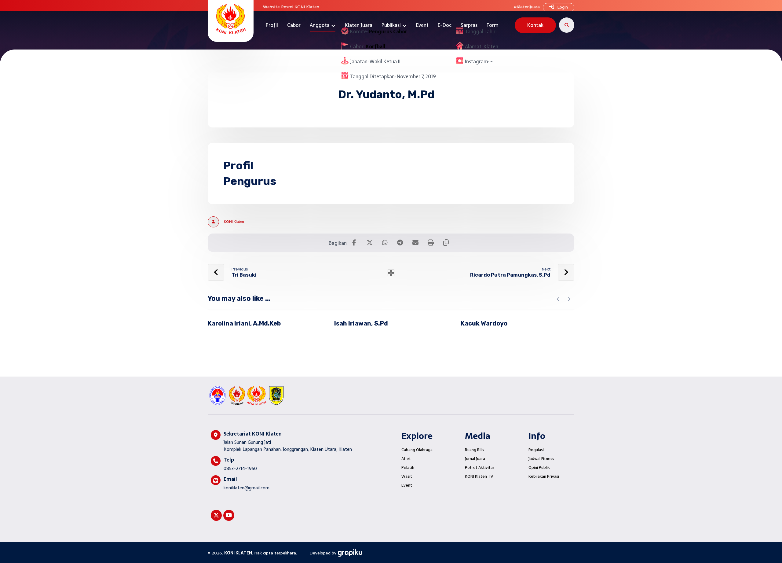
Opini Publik (539, 467)
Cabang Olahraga (417, 450)
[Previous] (558, 299)
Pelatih (407, 467)
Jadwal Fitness (541, 458)
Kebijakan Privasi (543, 476)
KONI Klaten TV (479, 476)
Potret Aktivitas (480, 467)
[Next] (569, 299)
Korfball (376, 46)
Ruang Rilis (474, 450)
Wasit (406, 476)
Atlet (406, 458)
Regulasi (536, 450)
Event (406, 485)
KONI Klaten (234, 222)
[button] (566, 25)
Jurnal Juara (475, 458)
